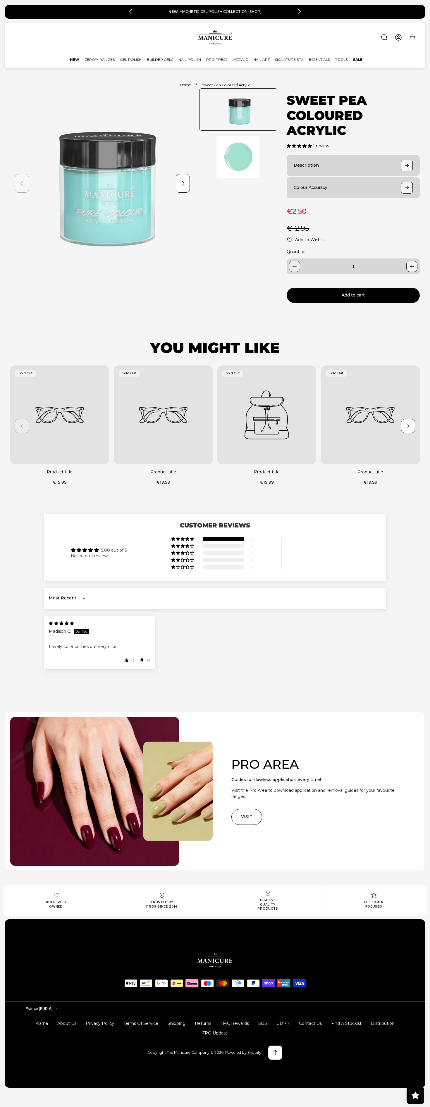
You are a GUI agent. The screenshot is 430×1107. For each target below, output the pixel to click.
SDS (262, 1023)
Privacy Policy (100, 1023)
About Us (66, 1023)
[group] (238, 109)
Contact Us (310, 1023)
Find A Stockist (346, 1023)
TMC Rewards (235, 1023)
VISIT (246, 816)
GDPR (283, 1023)
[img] (61, 623)
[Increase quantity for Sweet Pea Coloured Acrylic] (411, 266)
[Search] (384, 37)
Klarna (41, 1023)
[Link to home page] (215, 960)
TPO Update (215, 1033)
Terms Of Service (140, 1023)
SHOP (255, 11)
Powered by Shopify (243, 1052)
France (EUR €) (39, 1008)
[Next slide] (299, 11)
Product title (60, 472)
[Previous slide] (130, 11)
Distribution (383, 1023)
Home (185, 85)
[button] (300, 146)
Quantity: (296, 251)
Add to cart (353, 295)
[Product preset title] (59, 414)
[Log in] (398, 37)
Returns (203, 1023)
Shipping (176, 1023)
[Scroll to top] (275, 1053)
